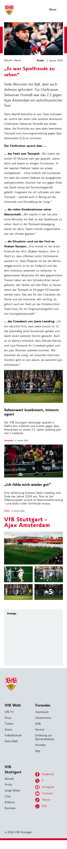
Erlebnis (10, 802)
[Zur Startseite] (9, 14)
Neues (17, 60)
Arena (8, 729)
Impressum (42, 712)
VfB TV (9, 712)
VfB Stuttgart (13, 769)
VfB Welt (13, 705)
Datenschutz (43, 718)
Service (39, 729)
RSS (44, 806)
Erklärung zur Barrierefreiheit (44, 737)
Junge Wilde (12, 790)
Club (8, 796)
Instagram (48, 787)
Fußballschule (13, 735)
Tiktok (46, 800)
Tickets (9, 724)
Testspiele (8, 440)
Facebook (48, 774)
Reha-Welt (11, 741)
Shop (8, 718)
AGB (38, 724)
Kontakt (40, 745)
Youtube (47, 793)
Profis (40, 60)
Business (10, 808)
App (37, 751)
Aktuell (8, 60)
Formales (42, 705)
